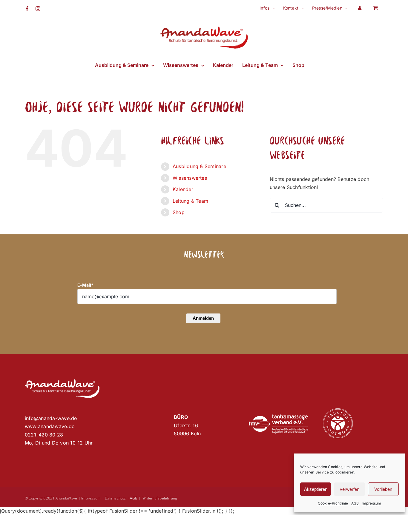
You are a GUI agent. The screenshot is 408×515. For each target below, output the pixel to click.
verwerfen (349, 489)
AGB (355, 503)
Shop (179, 212)
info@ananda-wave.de (51, 418)
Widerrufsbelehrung (159, 498)
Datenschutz (115, 498)
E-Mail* (85, 285)
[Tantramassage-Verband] (278, 417)
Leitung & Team (190, 201)
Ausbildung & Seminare (199, 166)
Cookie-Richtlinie (333, 503)
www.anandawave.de (49, 426)
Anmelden (203, 318)
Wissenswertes (190, 178)
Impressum (371, 503)
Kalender (183, 189)
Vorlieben (383, 489)
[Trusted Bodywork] (338, 411)
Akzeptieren (315, 489)
